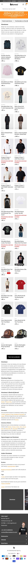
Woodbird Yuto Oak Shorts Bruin (6, 296)
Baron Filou (9, 401)
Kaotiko (2, 53)
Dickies (3, 401)
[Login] (23, 4)
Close (26, 14)
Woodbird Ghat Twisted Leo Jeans (7, 270)
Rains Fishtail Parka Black (6, 133)
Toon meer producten (14, 357)
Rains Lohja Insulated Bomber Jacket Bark (21, 133)
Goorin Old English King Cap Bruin (6, 345)
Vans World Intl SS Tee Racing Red (20, 296)
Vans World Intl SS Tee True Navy (20, 321)
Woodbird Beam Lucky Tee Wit (19, 212)
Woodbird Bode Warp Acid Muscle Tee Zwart (7, 213)
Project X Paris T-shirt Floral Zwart (19, 158)
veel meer (15, 428)
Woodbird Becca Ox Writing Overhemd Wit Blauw (20, 57)
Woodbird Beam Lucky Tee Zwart (6, 242)
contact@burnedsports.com (9, 532)
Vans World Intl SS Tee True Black (6, 321)
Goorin (2, 343)
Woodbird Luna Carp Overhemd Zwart (20, 82)
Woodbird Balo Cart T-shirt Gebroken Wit (7, 107)
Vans (16, 293)
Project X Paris (4, 155)
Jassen (3, 486)
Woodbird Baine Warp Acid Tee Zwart (21, 242)
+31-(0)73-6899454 (7, 530)
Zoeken (25, 8)
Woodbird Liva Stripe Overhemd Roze (7, 82)
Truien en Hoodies (5, 483)
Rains (16, 104)
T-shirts (3, 476)
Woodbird (17, 53)
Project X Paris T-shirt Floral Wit (6, 158)
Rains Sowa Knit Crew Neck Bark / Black (19, 108)
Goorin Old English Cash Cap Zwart (20, 345)
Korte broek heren (7, 21)
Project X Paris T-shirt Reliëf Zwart (19, 186)
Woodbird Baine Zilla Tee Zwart (20, 270)
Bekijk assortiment (2, 4)
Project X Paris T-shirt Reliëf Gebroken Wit (7, 187)
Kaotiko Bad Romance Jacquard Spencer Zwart (6, 57)
